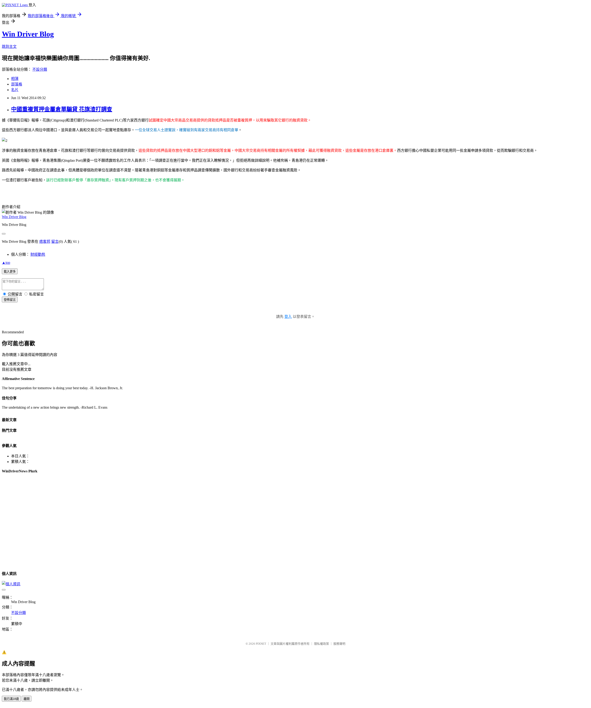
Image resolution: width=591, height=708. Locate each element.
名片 (14, 90)
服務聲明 (339, 643)
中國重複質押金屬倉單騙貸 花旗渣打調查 (61, 109)
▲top (6, 262)
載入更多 (10, 271)
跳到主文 (9, 47)
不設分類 (39, 69)
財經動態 (37, 254)
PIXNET (261, 643)
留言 (55, 241)
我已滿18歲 (11, 699)
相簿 (14, 79)
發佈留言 (10, 299)
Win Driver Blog (28, 34)
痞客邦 (44, 241)
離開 (27, 699)
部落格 (16, 84)
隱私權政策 (321, 643)
